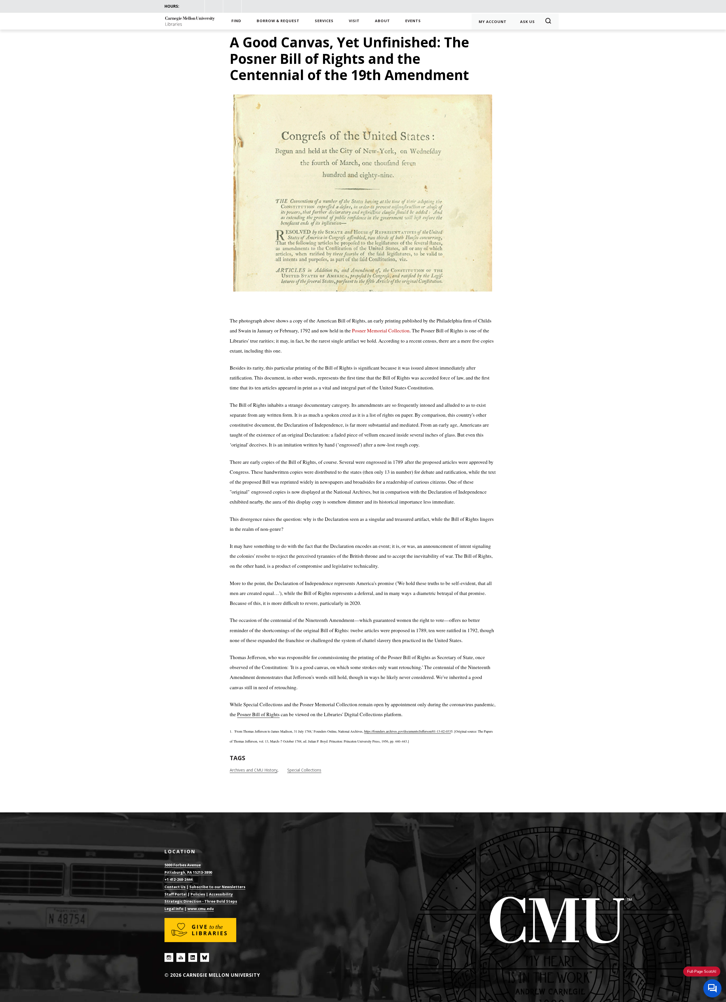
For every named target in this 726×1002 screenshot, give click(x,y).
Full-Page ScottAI (701, 971)
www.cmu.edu (200, 908)
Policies (198, 894)
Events (413, 20)
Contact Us (174, 886)
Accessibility (221, 894)
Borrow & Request (278, 20)
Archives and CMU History (253, 770)
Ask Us (527, 21)
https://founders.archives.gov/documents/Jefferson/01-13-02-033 (407, 731)
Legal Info (173, 908)
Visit (354, 20)
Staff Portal (175, 894)
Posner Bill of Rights (258, 714)
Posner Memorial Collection (381, 330)
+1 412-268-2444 (178, 879)
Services (324, 20)
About (382, 20)
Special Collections (304, 770)
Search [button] (550, 22)
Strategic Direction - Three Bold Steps (200, 901)
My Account (492, 21)
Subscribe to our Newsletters (217, 886)
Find (236, 20)
